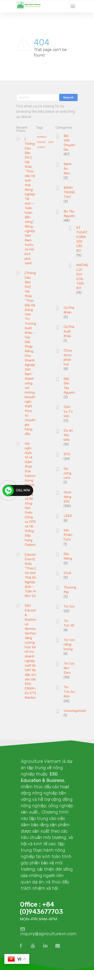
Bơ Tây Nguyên (69, 213)
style (51, 142)
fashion (41, 142)
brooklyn (42, 137)
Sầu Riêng (68, 556)
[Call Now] (8, 490)
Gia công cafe (67, 473)
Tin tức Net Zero (69, 668)
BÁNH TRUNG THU (69, 192)
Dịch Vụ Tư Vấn (68, 411)
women (41, 147)
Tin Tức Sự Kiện (69, 691)
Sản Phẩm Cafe (68, 534)
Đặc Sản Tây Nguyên (69, 385)
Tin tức (69, 606)
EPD (67, 454)
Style (67, 573)
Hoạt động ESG (67, 496)
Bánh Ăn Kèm (67, 168)
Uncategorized (75, 711)
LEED (68, 516)
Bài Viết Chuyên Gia (69, 143)
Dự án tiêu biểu (68, 435)
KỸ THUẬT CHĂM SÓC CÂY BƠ (82, 239)
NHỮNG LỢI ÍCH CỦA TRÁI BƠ (82, 276)
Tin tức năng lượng (69, 644)
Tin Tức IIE (69, 623)
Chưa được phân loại (68, 357)
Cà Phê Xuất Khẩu (69, 331)
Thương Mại (70, 589)
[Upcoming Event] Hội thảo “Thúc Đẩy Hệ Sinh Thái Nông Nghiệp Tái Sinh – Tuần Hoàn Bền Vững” (33, 575)
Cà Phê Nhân (69, 310)
